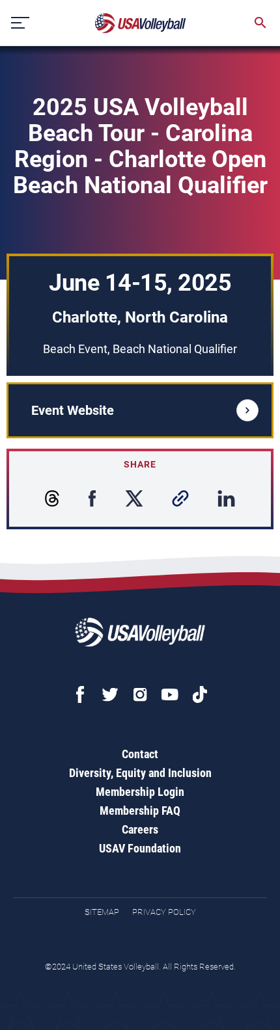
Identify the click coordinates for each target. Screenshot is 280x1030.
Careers (140, 829)
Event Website (72, 410)
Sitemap (102, 912)
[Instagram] (140, 694)
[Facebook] (80, 694)
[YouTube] (170, 694)
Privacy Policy (164, 912)
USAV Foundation (140, 848)
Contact (140, 754)
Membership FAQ (140, 810)
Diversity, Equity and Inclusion (140, 773)
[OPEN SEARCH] (260, 23)
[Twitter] (110, 694)
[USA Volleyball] (140, 23)
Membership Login (140, 792)
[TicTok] (200, 694)
